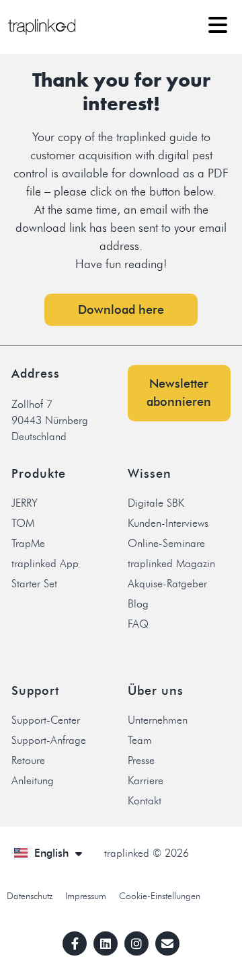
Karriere (145, 780)
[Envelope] (167, 943)
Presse (141, 760)
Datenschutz (29, 896)
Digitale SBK (156, 503)
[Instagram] (136, 943)
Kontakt (144, 800)
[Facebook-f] (75, 943)
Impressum (85, 896)
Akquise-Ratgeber (167, 583)
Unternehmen (158, 720)
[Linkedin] (105, 943)
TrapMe (28, 543)
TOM (22, 523)
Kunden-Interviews (168, 523)
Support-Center (45, 720)
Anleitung (32, 780)
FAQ (138, 624)
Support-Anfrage (48, 740)
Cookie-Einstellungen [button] (159, 896)
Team (140, 740)
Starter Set (34, 583)
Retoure (28, 760)
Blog (138, 603)
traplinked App (45, 563)
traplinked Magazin (171, 563)
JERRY (24, 503)
